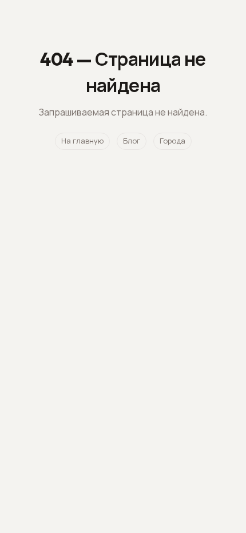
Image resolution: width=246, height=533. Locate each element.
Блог (131, 141)
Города (172, 141)
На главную (82, 141)
